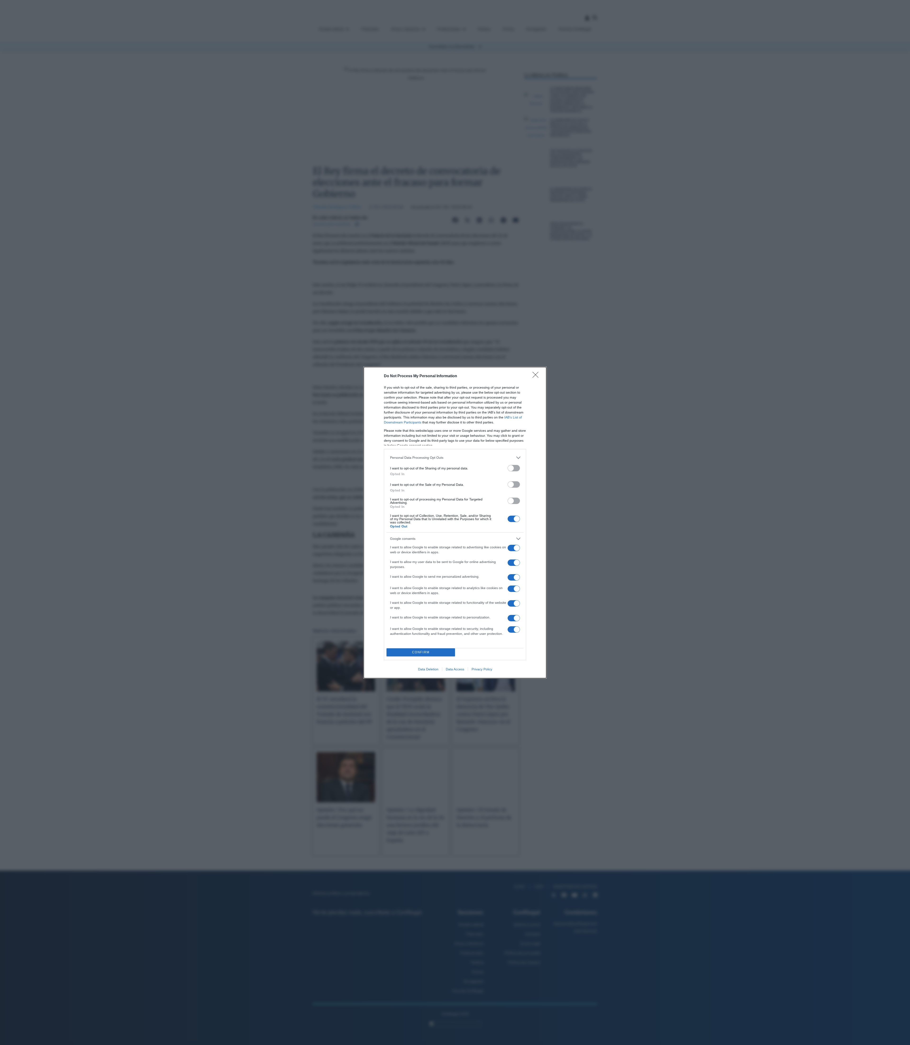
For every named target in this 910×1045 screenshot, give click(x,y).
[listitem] (455, 457)
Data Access (455, 669)
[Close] (536, 376)
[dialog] (455, 522)
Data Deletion (428, 669)
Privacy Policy (482, 669)
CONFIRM (421, 652)
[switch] (514, 468)
